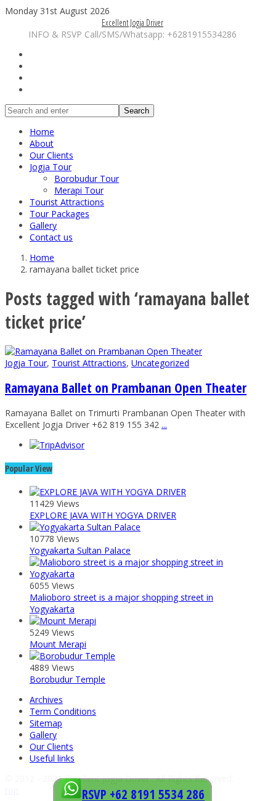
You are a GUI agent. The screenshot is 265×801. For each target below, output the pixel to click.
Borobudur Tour (86, 178)
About (42, 143)
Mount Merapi (58, 644)
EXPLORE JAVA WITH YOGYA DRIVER (103, 515)
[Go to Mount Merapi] (63, 620)
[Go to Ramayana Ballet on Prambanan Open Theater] (103, 351)
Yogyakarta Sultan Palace (80, 550)
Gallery (43, 225)
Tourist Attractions (67, 202)
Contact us (51, 237)
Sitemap (46, 723)
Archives (46, 699)
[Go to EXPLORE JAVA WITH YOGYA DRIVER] (108, 492)
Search (136, 110)
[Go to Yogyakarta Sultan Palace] (85, 527)
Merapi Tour (79, 190)
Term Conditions (63, 711)
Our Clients (51, 155)
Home (42, 132)
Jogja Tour (50, 167)
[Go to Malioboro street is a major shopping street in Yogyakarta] (145, 574)
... (164, 424)
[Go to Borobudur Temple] (72, 656)
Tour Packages (59, 214)
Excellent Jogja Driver (132, 22)
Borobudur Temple (67, 679)
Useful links (52, 758)
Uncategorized (160, 363)
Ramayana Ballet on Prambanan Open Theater (126, 387)
